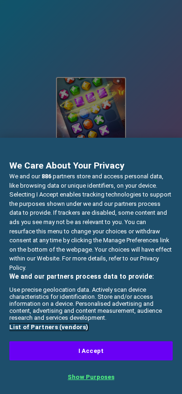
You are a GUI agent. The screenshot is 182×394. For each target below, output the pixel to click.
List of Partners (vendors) (48, 327)
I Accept (91, 350)
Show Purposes (91, 376)
